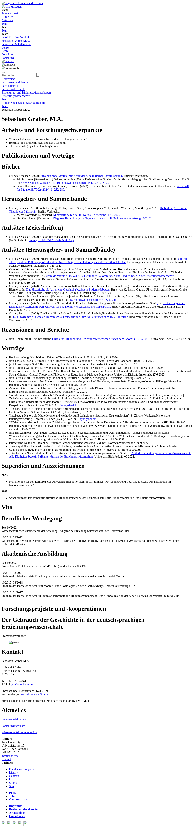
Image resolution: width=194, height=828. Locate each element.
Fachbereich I (10, 85)
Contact (6, 759)
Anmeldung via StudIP (34, 694)
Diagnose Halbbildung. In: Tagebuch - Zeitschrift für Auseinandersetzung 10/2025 (102, 218)
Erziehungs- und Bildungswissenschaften (26, 92)
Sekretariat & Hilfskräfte (16, 44)
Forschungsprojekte (13, 725)
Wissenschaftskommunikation (19, 732)
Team (5, 23)
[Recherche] (38, 76)
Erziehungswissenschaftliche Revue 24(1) (93, 299)
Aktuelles (7, 16)
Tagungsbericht (68, 405)
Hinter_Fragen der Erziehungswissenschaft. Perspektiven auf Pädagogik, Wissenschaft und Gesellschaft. (97, 305)
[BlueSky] (10, 824)
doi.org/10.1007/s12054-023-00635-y (51, 240)
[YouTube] (15, 824)
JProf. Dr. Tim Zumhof (15, 37)
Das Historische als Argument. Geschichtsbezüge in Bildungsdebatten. (68, 289)
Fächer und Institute (13, 89)
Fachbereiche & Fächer (15, 82)
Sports (13, 782)
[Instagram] (20, 824)
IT (10, 779)
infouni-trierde (10, 755)
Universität (8, 78)
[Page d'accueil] (12, 6)
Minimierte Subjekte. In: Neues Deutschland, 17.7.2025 (86, 215)
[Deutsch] (8, 61)
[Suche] (3, 72)
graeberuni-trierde (22, 684)
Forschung (8, 54)
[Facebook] (4, 824)
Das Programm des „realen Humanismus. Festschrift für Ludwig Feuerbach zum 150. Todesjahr (70, 316)
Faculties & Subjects (21, 769)
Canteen (14, 776)
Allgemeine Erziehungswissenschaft (23, 102)
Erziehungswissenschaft (16, 96)
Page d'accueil (10, 13)
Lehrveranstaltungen (14, 719)
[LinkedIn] (25, 824)
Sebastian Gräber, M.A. (16, 40)
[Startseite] (22, 3)
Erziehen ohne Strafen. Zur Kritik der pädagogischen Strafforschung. (81, 175)
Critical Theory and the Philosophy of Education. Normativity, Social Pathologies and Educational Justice (98, 260)
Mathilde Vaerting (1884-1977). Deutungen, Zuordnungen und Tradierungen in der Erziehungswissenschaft (109, 275)
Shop (12, 786)
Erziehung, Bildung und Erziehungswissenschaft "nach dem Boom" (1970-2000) (100, 338)
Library (13, 772)
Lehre (5, 47)
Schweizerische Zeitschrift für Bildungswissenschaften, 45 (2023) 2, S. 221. (66, 182)
